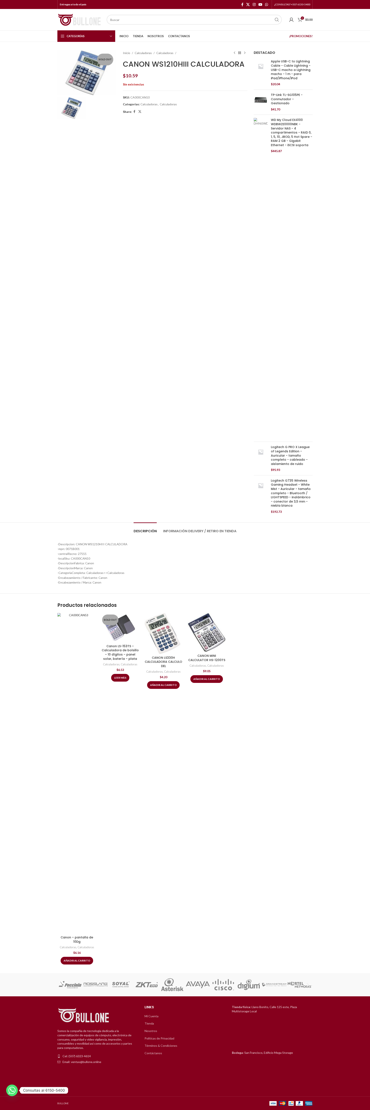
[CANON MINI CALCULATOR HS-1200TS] (206, 632)
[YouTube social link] (260, 4)
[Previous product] (234, 53)
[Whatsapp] (12, 1090)
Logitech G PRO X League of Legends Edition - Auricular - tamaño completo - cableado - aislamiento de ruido (290, 455)
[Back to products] (239, 53)
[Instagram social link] (254, 4)
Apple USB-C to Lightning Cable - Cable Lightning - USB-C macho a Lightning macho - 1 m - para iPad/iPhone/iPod (290, 69)
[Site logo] (79, 19)
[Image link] (84, 1015)
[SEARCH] (277, 20)
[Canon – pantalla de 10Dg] (76, 773)
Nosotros (151, 1031)
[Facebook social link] (242, 4)
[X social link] (248, 4)
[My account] (291, 19)
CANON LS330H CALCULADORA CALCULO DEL (163, 662)
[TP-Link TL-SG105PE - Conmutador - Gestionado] (261, 102)
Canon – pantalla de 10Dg (77, 939)
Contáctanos (153, 1053)
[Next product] (244, 53)
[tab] (145, 528)
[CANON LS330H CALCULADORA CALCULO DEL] (163, 633)
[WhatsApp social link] (267, 4)
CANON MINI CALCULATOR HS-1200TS (206, 658)
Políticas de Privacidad (159, 1038)
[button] (62, 984)
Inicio (126, 53)
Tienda (149, 1023)
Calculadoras (143, 53)
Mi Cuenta (151, 1016)
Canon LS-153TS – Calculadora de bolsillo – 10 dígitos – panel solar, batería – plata (120, 652)
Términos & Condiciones (161, 1045)
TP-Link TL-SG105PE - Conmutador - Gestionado (287, 99)
